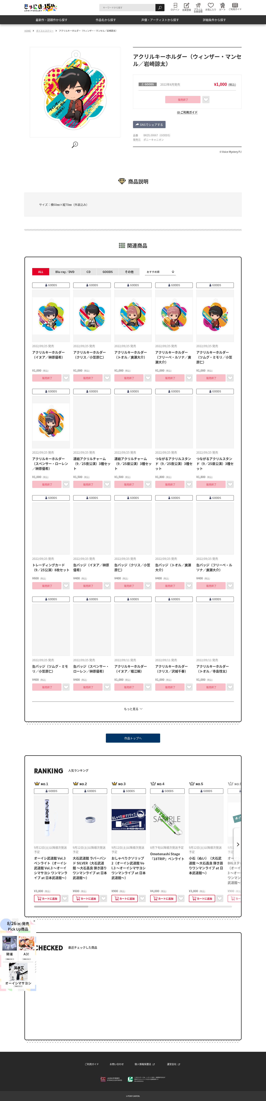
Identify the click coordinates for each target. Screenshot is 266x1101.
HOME (27, 30)
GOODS (108, 272)
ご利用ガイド (92, 1064)
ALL (40, 272)
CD (88, 272)
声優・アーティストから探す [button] (160, 20)
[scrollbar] (133, 907)
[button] (149, 124)
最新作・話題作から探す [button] (51, 20)
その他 (129, 272)
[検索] (159, 7)
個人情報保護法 (143, 1064)
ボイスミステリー (45, 30)
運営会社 (171, 1064)
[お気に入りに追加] (206, 99)
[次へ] (237, 844)
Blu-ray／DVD (64, 272)
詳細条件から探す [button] (214, 20)
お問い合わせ (117, 1064)
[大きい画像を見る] (75, 144)
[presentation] (61, 907)
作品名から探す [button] (106, 20)
